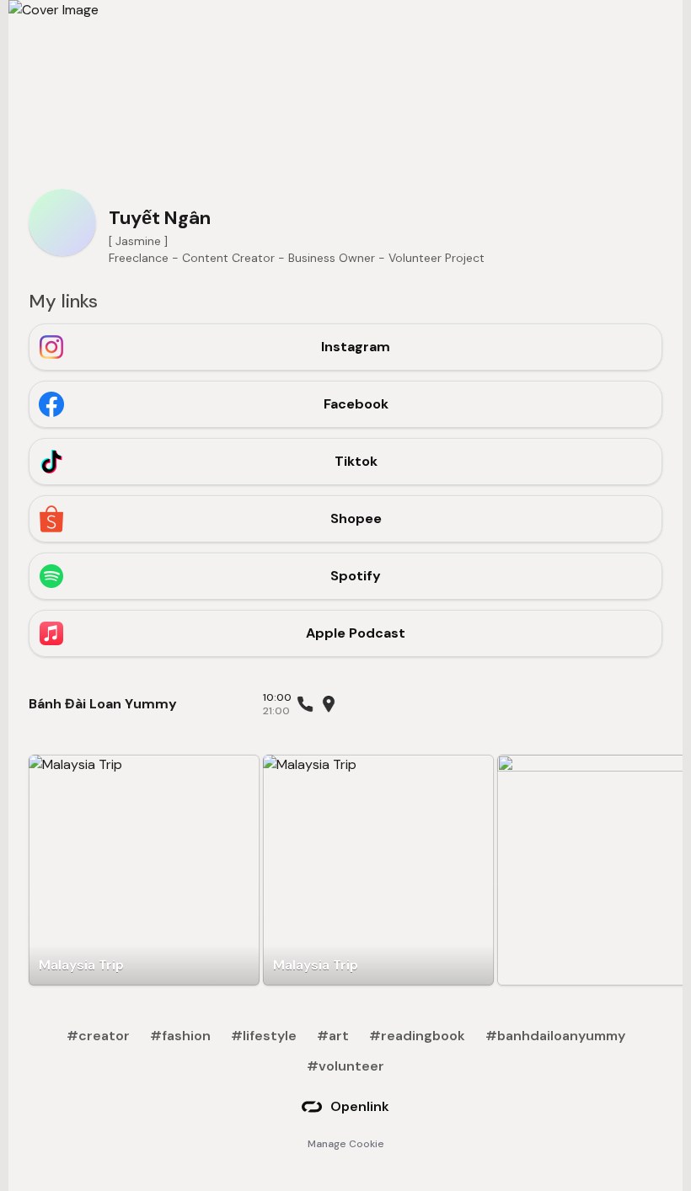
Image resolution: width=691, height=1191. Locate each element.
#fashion (180, 1035)
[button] (144, 870)
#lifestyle (264, 1035)
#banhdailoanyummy (555, 1035)
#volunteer (345, 1066)
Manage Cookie (346, 1144)
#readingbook (417, 1035)
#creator (98, 1035)
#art (333, 1035)
